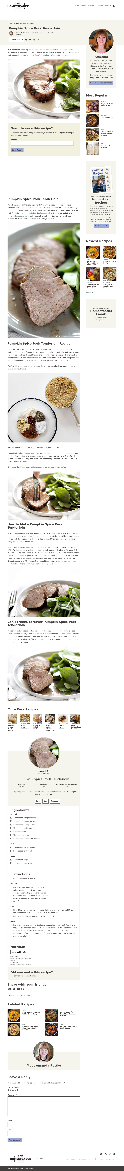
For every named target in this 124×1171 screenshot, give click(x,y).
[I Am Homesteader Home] (18, 6)
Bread (102, 143)
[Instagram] (110, 1154)
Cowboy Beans (107, 117)
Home (77, 6)
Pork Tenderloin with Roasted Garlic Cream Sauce (55, 55)
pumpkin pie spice (50, 453)
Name (11, 1120)
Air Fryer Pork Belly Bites (107, 104)
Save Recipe (17, 150)
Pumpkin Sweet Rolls (34, 208)
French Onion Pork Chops (11, 728)
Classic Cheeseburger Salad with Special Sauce (93, 285)
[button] (40, 771)
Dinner (16, 34)
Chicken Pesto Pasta (109, 262)
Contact (108, 6)
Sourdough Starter (105, 146)
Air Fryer (103, 101)
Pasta (102, 129)
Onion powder (13, 467)
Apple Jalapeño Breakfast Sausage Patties (68, 1013)
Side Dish (103, 115)
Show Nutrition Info (19, 952)
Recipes (100, 6)
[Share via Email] (38, 40)
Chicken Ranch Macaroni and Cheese (107, 133)
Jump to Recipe (16, 39)
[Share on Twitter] (30, 40)
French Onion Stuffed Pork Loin (50, 728)
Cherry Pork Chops (61, 727)
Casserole (24, 723)
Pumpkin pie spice (15, 453)
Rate (45, 801)
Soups (24, 1010)
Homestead (91, 6)
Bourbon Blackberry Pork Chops (68, 1027)
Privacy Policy (110, 1159)
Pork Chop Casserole (25, 727)
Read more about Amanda (101, 83)
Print (38, 801)
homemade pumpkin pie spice (20, 216)
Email (14, 140)
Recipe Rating (13, 1087)
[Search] (114, 6)
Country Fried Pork (36, 727)
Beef (88, 280)
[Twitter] (114, 1154)
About (83, 6)
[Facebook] (105, 1154)
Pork (15, 23)
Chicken (105, 259)
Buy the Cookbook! (101, 226)
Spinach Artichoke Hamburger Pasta (108, 285)
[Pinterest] (101, 1154)
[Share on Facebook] (26, 40)
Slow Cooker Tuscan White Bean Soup (31, 1013)
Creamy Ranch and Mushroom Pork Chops (30, 1028)
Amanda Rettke (20, 32)
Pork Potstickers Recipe (76, 727)
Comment (55, 801)
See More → (89, 292)
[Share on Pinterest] (34, 40)
